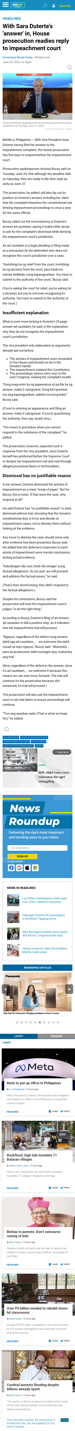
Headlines (12, 18)
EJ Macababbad (17, 1089)
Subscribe (65, 6)
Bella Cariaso (15, 1242)
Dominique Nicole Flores (18, 57)
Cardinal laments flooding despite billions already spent (33, 1387)
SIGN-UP (22, 856)
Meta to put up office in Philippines (34, 1083)
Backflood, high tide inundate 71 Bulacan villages (32, 1157)
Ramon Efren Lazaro (19, 1165)
